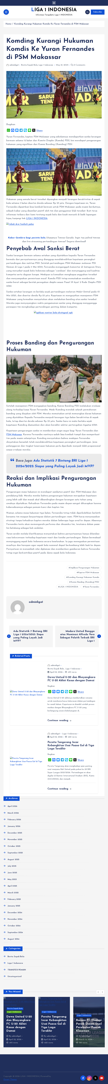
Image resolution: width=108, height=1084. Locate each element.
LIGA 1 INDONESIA (68, 587)
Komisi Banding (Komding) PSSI (85, 582)
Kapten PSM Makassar (88, 573)
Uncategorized (15, 976)
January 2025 (14, 906)
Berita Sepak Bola (29, 65)
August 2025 (13, 859)
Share (39, 131)
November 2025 (15, 839)
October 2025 (14, 846)
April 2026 (12, 806)
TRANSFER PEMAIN (17, 970)
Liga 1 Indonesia (46, 65)
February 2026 (14, 820)
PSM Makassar (14, 434)
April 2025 (12, 886)
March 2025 (13, 893)
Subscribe (97, 12)
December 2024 (15, 913)
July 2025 (12, 866)
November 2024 (15, 919)
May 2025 (12, 879)
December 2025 (15, 833)
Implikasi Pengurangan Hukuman (84, 568)
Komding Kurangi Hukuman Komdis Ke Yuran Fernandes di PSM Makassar (51, 24)
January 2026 (14, 826)
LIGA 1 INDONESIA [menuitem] (36, 218)
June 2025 (12, 873)
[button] (98, 992)
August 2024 (13, 939)
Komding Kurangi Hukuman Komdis (83, 577)
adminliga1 (14, 65)
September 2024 (15, 932)
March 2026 (13, 813)
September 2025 (15, 853)
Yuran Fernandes (91, 587)
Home (8, 24)
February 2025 (14, 899)
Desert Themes (10, 1079)
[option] (20, 1022)
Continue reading (58, 720)
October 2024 (14, 926)
